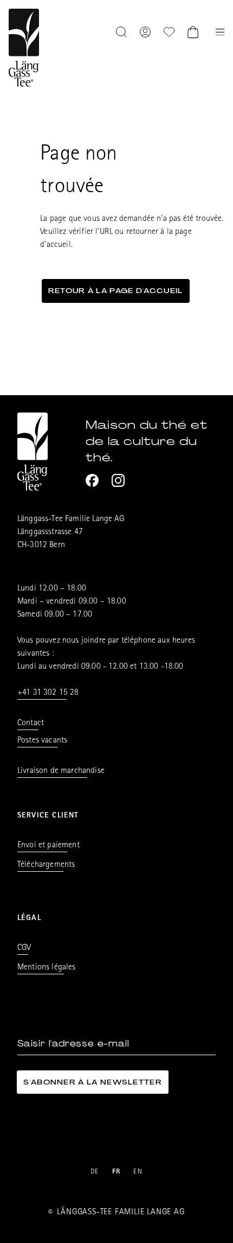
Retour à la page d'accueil (115, 290)
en (138, 1172)
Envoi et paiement (48, 845)
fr (116, 1172)
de (94, 1172)
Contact (30, 723)
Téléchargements (46, 865)
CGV (24, 948)
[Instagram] (118, 480)
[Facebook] (92, 480)
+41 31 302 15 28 (48, 693)
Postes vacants (42, 741)
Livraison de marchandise (61, 771)
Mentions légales (46, 967)
